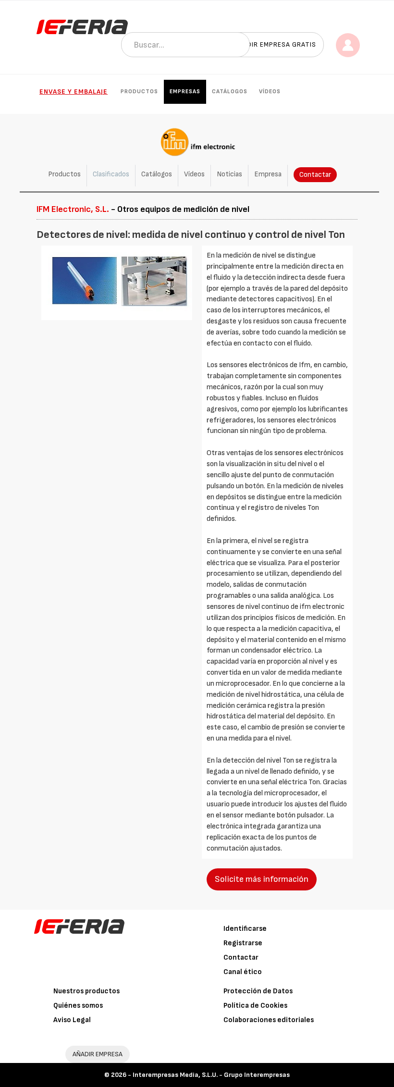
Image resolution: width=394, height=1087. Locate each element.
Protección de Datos (258, 991)
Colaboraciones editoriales (268, 1020)
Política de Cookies (255, 1005)
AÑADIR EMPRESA (98, 1054)
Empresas (185, 91)
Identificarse (245, 928)
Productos (139, 91)
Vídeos (270, 91)
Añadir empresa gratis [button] (275, 44)
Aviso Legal (72, 1020)
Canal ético (242, 971)
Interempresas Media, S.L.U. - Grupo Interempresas (211, 1075)
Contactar (315, 174)
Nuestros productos (86, 991)
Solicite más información (261, 879)
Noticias (229, 174)
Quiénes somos (78, 1005)
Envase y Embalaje (73, 91)
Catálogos (229, 91)
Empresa (268, 174)
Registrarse (242, 943)
